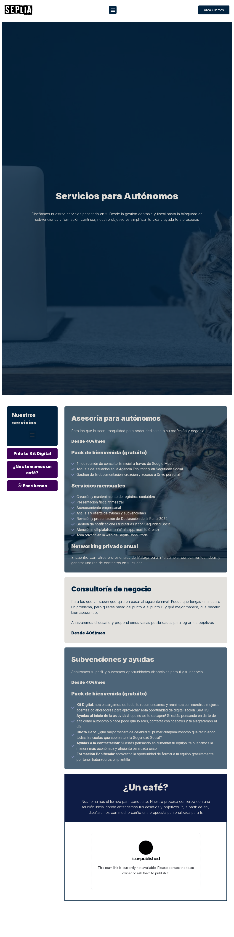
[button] (113, 10)
